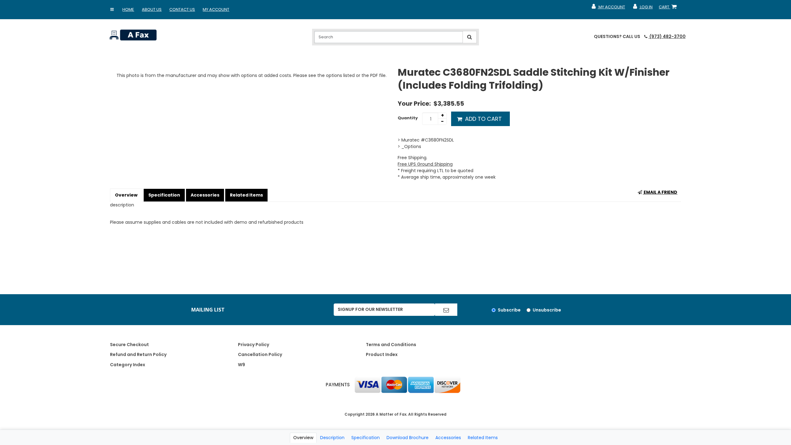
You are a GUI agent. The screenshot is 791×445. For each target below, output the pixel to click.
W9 (241, 365)
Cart (668, 8)
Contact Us (182, 9)
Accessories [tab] (448, 437)
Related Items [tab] (483, 437)
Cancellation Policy (260, 354)
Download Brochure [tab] (408, 437)
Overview (126, 195)
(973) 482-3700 (667, 36)
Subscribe (509, 310)
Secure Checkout (129, 344)
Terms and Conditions (391, 344)
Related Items (246, 195)
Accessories (205, 195)
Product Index (382, 354)
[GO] (446, 309)
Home (128, 9)
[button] (112, 9)
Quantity (408, 118)
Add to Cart (482, 119)
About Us (152, 9)
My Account (216, 9)
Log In (642, 8)
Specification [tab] (365, 437)
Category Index (127, 365)
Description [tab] (332, 437)
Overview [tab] (303, 437)
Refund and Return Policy (138, 354)
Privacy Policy (253, 344)
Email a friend (660, 192)
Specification (164, 195)
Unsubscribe (547, 310)
